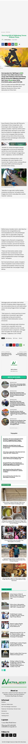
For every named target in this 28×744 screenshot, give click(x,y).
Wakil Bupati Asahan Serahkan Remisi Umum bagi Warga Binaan (17, 615)
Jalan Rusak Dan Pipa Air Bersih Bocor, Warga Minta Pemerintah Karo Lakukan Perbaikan (13, 470)
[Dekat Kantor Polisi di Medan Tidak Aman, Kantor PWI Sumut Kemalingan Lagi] (14, 494)
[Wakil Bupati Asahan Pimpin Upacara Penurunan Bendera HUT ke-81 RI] (5, 644)
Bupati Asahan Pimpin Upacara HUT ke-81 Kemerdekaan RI (16, 625)
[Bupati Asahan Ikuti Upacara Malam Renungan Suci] (5, 654)
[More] (19, 44)
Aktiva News (8, 39)
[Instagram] (6, 735)
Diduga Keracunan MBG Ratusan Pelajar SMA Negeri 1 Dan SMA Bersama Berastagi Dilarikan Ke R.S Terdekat (14, 522)
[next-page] (5, 670)
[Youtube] (14, 735)
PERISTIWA (8, 32)
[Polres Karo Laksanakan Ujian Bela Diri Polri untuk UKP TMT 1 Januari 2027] (5, 384)
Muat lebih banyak (13, 428)
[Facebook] (2, 44)
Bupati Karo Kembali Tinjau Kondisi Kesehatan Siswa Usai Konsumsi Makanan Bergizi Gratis (18, 394)
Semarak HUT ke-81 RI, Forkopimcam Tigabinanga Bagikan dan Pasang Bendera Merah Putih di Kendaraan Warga (13, 464)
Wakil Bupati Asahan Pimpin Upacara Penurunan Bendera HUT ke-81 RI (18, 644)
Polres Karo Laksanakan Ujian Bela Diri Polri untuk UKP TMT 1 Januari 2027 (18, 385)
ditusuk (10, 80)
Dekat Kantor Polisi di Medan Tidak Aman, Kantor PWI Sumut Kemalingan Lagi (13, 458)
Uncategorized (13, 409)
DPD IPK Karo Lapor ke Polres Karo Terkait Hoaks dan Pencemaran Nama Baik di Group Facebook (14, 579)
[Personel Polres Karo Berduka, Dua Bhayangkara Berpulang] (14, 532)
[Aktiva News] (2, 40)
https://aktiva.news (14, 371)
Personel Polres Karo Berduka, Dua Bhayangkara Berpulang (11, 476)
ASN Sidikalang (9, 338)
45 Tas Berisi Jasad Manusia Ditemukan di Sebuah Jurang (21, 354)
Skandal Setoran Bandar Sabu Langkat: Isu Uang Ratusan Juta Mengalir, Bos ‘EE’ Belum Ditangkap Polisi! (18, 422)
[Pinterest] (9, 44)
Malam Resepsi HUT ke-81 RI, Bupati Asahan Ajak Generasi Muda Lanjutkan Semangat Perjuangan (17, 634)
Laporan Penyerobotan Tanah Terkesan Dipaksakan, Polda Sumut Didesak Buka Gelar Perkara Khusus (14, 560)
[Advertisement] (14, 15)
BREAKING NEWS (13, 382)
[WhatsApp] (16, 44)
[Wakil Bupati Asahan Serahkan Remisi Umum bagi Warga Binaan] (5, 615)
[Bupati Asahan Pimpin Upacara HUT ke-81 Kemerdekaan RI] (5, 625)
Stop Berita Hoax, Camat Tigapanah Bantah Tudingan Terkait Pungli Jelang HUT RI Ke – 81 (18, 413)
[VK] (12, 44)
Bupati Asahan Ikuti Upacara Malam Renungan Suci (18, 654)
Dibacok (20, 338)
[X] (6, 44)
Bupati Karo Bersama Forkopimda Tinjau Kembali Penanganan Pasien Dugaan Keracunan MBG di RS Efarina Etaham (17, 404)
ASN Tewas (15, 338)
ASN (21, 73)
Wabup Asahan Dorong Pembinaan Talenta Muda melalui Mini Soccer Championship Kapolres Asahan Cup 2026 (17, 663)
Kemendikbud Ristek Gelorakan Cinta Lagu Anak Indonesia (6, 354)
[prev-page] (2, 670)
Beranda (3, 32)
